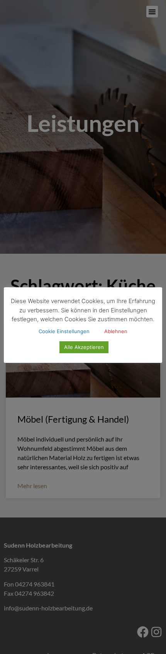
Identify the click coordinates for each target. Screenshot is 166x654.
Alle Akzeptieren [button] (84, 347)
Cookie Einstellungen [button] (64, 331)
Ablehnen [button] (115, 331)
